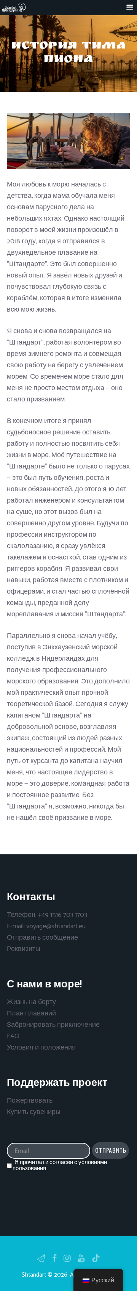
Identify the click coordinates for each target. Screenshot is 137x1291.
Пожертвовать (30, 1100)
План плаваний (31, 1013)
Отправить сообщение (42, 937)
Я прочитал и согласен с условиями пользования (60, 1165)
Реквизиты (23, 949)
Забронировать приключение (53, 1025)
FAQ (13, 1036)
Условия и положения (41, 1047)
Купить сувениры (34, 1112)
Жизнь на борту (31, 1002)
